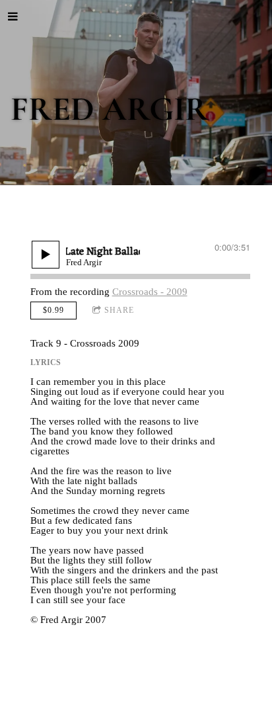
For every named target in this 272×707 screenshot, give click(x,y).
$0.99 (53, 310)
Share (119, 310)
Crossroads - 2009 (149, 291)
